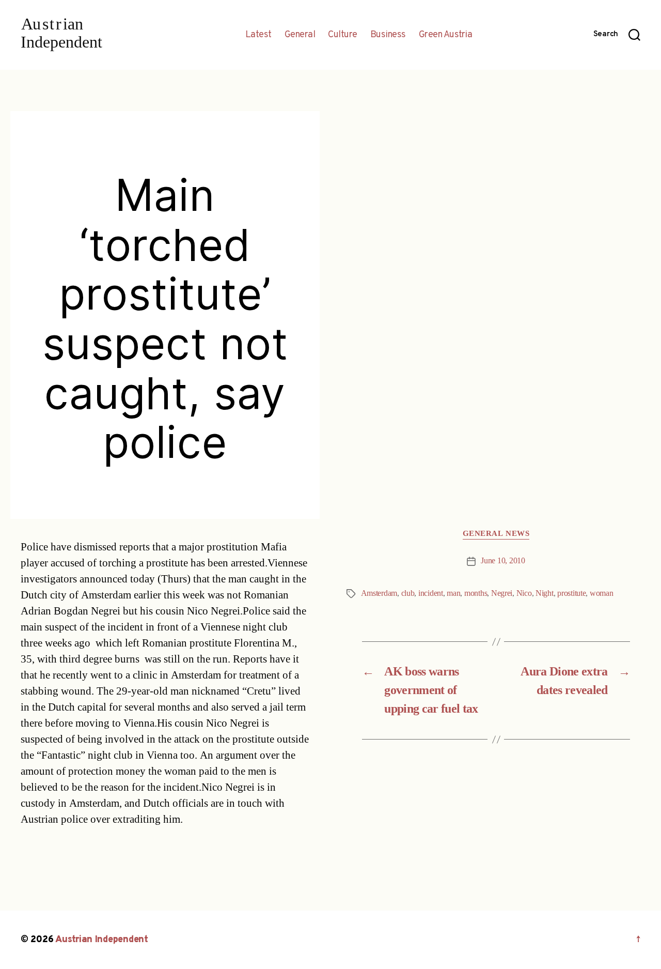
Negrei (501, 593)
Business (388, 35)
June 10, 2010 (503, 561)
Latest (258, 35)
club (408, 593)
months (475, 593)
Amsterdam (379, 593)
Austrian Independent (101, 940)
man (453, 593)
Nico (524, 593)
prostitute (571, 593)
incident (430, 593)
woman (601, 593)
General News (496, 534)
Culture (342, 35)
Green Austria (446, 35)
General (300, 35)
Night (545, 593)
